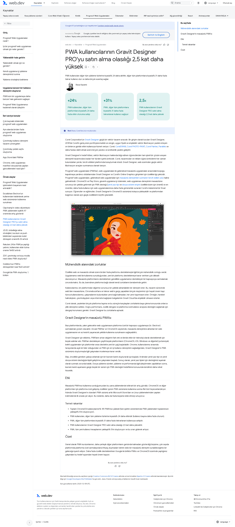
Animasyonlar (204, 16)
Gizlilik (45, 522)
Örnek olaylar (158, 507)
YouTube (197, 503)
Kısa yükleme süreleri (33, 16)
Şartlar (38, 522)
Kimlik (77, 16)
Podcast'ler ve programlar (163, 511)
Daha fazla (221, 16)
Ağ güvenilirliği (176, 16)
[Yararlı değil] (168, 45)
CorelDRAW (120, 146)
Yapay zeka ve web (11, 16)
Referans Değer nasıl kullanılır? (94, 3)
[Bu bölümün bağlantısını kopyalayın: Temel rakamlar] (85, 403)
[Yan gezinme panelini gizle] (29, 522)
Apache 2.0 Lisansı (144, 476)
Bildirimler (133, 16)
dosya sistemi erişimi (131, 185)
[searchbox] (16, 24)
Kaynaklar (38, 3)
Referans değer (70, 3)
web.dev (68, 45)
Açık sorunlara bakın (121, 503)
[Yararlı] (164, 45)
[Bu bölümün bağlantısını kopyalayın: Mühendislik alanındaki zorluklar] (108, 264)
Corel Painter (152, 146)
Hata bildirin (117, 499)
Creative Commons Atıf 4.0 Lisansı (105, 476)
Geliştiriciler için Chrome (163, 499)
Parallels (162, 146)
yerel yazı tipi (113, 185)
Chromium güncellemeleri (163, 503)
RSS (195, 511)
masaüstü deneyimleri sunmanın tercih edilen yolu (141, 178)
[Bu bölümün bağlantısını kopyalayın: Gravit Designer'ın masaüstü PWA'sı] (113, 318)
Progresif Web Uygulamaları (97, 16)
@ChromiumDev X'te (202, 499)
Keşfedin (55, 3)
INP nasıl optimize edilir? (154, 16)
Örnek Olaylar (126, 3)
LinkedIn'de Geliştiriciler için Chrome (208, 507)
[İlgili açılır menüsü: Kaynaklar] (45, 2)
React (190, 16)
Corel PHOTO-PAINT (136, 146)
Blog (113, 3)
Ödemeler (119, 16)
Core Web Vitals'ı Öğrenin (59, 16)
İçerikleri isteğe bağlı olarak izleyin (111, 26)
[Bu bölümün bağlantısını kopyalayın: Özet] (74, 436)
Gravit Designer (92, 140)
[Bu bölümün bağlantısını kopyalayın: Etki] (72, 378)
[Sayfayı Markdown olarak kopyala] (94, 67)
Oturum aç (227, 3)
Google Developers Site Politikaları (79, 479)
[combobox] (182, 3)
